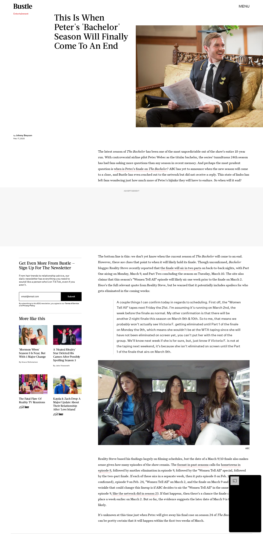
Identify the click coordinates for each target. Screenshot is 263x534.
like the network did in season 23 (135, 493)
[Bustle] (22, 6)
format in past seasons (193, 465)
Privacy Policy (29, 305)
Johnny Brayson (24, 135)
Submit (71, 296)
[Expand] (233, 478)
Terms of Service (72, 303)
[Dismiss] (257, 478)
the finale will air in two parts (180, 268)
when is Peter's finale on (140, 169)
